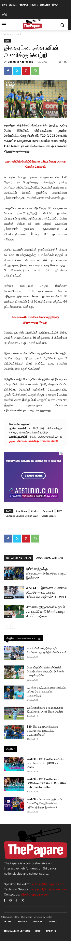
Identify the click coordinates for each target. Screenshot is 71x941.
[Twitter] (17, 71)
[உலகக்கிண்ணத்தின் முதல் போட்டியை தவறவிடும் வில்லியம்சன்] (14, 653)
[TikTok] (17, 900)
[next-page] (12, 626)
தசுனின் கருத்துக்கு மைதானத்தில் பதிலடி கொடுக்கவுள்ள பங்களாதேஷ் (46, 691)
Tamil (18, 34)
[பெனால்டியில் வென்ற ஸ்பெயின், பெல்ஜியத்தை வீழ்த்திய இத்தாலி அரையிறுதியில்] (14, 672)
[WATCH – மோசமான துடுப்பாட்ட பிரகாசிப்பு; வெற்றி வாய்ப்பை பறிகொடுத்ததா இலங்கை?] (14, 804)
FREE (59, 511)
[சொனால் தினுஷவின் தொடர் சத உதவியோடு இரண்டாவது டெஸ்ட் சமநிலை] (14, 611)
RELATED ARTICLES (18, 558)
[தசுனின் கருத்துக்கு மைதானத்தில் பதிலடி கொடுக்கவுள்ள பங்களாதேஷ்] (14, 692)
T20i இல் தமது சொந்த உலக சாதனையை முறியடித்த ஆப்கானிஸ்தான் (43, 730)
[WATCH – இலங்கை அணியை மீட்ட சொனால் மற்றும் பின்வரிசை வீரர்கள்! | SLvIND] (14, 592)
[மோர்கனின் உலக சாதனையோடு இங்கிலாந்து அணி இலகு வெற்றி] (14, 713)
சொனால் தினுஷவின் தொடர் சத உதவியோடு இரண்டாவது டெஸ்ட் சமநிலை (45, 611)
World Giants (49, 515)
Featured (48, 511)
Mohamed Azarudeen (20, 61)
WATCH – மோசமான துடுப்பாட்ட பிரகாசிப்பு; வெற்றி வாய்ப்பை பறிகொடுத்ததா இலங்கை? (45, 803)
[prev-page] (6, 626)
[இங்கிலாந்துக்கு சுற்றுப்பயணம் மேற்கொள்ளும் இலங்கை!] (14, 573)
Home (7, 34)
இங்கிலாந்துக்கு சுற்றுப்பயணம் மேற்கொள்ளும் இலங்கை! (46, 573)
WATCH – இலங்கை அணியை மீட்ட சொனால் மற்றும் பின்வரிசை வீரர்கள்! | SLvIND (46, 592)
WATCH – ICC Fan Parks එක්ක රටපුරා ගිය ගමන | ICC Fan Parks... (45, 763)
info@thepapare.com (35, 894)
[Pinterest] (26, 71)
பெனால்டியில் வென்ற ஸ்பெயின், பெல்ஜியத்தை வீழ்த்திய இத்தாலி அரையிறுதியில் (45, 671)
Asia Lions (21, 511)
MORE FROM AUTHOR (49, 558)
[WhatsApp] (35, 71)
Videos (8, 597)
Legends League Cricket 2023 (21, 515)
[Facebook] (8, 71)
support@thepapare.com (49, 889)
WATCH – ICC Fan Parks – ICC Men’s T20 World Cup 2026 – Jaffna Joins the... (46, 783)
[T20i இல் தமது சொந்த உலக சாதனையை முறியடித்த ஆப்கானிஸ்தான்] (14, 732)
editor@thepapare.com (48, 884)
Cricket (35, 511)
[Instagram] (10, 900)
